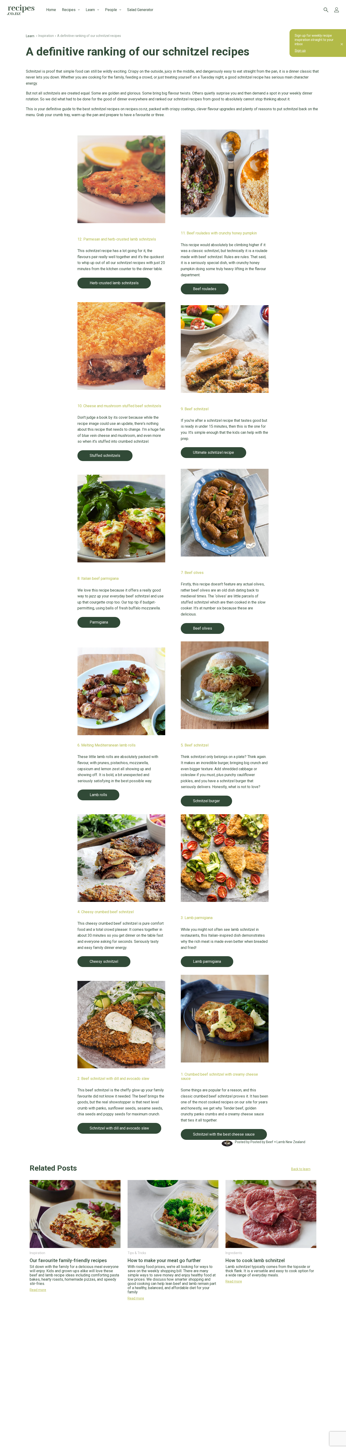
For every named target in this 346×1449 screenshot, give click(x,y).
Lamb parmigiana (207, 961)
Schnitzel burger (206, 801)
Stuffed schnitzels (105, 455)
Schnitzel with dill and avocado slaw (119, 1128)
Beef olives (202, 628)
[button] (173, 1169)
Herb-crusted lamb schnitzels (114, 283)
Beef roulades (204, 289)
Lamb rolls (98, 795)
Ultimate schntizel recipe (213, 452)
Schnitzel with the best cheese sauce (224, 1134)
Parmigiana (99, 622)
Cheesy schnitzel (104, 961)
